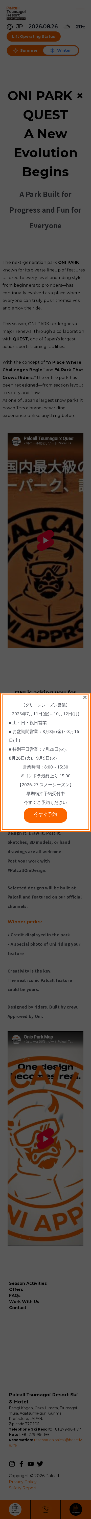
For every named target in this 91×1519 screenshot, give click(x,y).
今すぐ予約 (45, 815)
